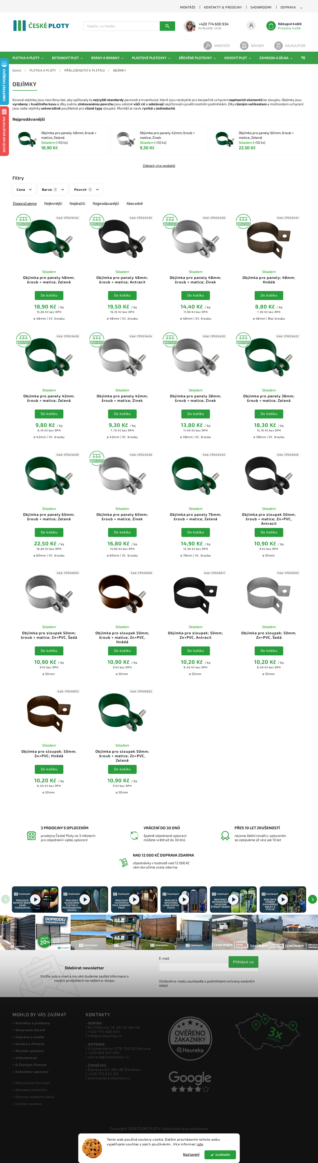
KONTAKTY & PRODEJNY (223, 7)
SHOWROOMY (261, 7)
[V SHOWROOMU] (49, 239)
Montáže (222, 45)
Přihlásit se (243, 962)
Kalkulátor (295, 45)
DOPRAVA (288, 7)
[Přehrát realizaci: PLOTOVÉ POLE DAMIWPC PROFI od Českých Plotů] (134, 899)
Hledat (167, 26)
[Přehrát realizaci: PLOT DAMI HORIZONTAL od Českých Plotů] (35, 899)
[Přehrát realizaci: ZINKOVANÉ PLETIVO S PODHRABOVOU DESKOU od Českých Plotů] (84, 899)
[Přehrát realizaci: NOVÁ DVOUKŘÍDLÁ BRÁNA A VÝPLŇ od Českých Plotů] (283, 899)
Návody (257, 45)
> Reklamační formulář (31, 1083)
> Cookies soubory (27, 1104)
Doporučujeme (25, 203)
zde (200, 1144)
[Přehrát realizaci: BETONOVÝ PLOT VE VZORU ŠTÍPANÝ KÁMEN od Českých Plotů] (233, 899)
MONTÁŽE (188, 7)
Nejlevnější (53, 203)
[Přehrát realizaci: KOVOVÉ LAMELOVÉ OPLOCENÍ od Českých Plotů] (183, 899)
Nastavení (191, 1154)
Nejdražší (77, 203)
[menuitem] (30, 58)
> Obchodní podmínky (29, 1090)
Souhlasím (222, 1154)
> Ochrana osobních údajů (33, 1097)
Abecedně (134, 203)
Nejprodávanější (106, 203)
